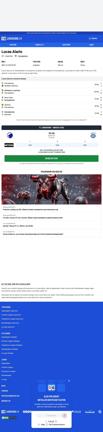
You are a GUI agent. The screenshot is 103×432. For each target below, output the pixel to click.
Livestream (66, 45)
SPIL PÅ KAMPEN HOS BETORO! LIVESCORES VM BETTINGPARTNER (51, 151)
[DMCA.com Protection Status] (9, 417)
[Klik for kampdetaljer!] (51, 84)
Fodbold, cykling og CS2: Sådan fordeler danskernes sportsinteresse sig (30, 209)
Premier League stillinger (11, 341)
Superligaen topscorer (10, 311)
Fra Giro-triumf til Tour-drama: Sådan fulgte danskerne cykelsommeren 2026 (33, 218)
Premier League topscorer (11, 315)
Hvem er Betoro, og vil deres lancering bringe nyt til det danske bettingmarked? (33, 234)
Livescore (12, 45)
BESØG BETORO (51, 158)
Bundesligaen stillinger (10, 349)
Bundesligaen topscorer (10, 323)
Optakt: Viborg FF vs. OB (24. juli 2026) (18, 226)
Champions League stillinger (12, 345)
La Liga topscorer (8, 327)
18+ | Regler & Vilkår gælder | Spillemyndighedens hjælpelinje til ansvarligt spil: (42, 163)
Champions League (8, 371)
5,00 (57, 145)
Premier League (7, 367)
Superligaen (6, 363)
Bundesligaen (6, 375)
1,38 (30, 145)
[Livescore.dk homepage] (11, 39)
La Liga (4, 379)
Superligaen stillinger (9, 337)
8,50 (85, 145)
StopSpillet (66, 120)
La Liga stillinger (7, 353)
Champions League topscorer (12, 319)
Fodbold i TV (39, 45)
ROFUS (82, 120)
